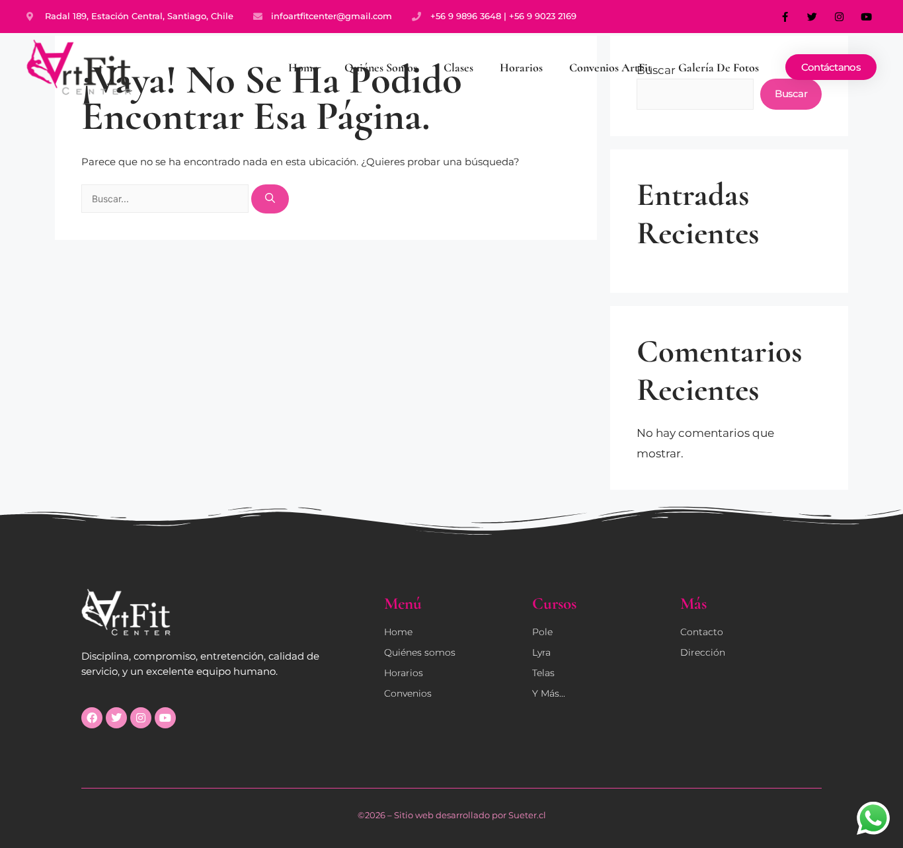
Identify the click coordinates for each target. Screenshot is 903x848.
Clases (458, 67)
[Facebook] (91, 717)
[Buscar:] (166, 198)
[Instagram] (839, 16)
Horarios (521, 67)
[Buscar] (270, 199)
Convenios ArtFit (610, 67)
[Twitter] (812, 16)
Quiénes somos (380, 67)
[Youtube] (867, 16)
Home (303, 67)
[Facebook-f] (785, 16)
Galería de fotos (718, 67)
